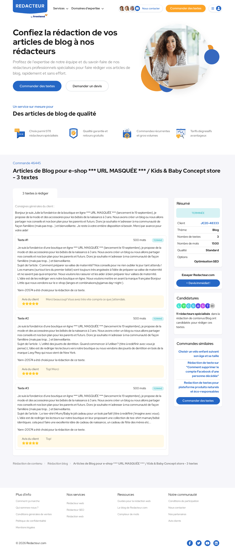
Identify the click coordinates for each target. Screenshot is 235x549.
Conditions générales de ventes (34, 514)
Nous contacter (177, 507)
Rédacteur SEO (75, 509)
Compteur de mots (128, 514)
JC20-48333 (210, 223)
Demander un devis (87, 86)
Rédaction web (75, 516)
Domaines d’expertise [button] (85, 8)
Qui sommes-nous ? (27, 507)
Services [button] (58, 8)
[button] (215, 8)
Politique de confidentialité (31, 520)
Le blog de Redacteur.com (132, 507)
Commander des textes (37, 86)
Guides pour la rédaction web (134, 501)
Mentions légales (25, 527)
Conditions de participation (183, 501)
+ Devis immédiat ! (198, 283)
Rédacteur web (75, 503)
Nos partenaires (177, 514)
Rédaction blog (58, 463)
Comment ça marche (28, 501)
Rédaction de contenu (27, 463)
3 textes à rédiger (35, 193)
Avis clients (174, 520)
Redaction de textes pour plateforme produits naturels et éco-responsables (199, 387)
